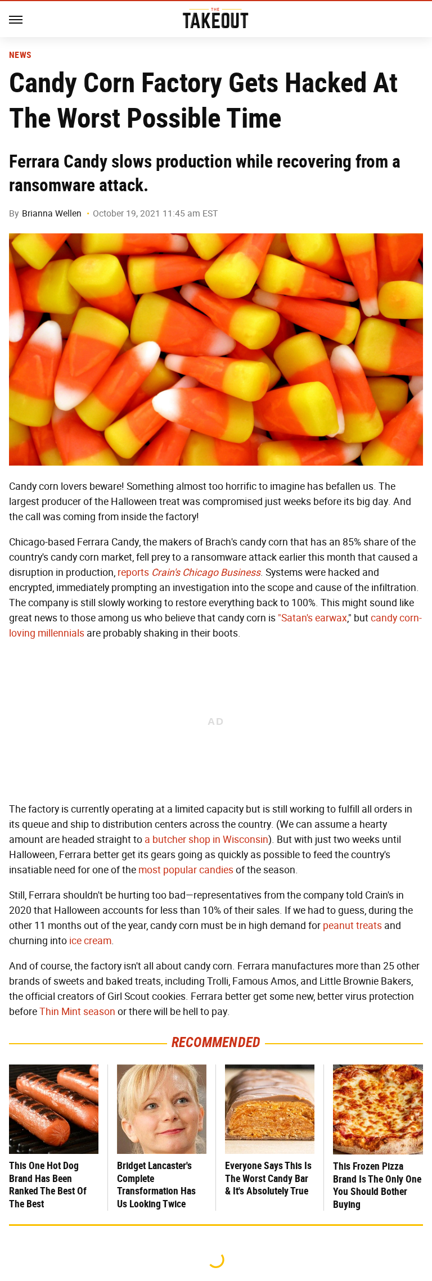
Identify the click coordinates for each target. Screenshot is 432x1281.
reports (189, 572)
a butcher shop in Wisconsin (206, 839)
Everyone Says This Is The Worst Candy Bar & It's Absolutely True (268, 1178)
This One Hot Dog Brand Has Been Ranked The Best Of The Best (48, 1185)
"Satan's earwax (312, 618)
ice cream (90, 941)
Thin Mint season (77, 1011)
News (20, 55)
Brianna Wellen (52, 213)
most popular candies (185, 870)
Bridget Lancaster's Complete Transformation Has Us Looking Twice (156, 1185)
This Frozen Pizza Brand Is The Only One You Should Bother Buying (377, 1185)
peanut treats (352, 925)
